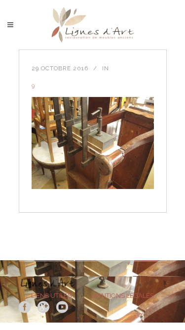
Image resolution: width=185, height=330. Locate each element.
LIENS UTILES (51, 295)
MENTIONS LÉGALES (123, 295)
